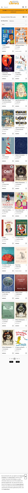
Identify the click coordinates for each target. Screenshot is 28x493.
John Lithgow (5, 239)
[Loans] (23, 7)
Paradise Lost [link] (5, 319)
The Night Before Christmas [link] (20, 237)
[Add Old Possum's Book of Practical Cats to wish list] (26, 51)
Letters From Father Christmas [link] (7, 210)
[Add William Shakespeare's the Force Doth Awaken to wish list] (13, 353)
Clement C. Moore (20, 239)
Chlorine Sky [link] (5, 72)
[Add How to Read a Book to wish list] (26, 216)
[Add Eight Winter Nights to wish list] (13, 106)
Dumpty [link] (4, 237)
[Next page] (19, 359)
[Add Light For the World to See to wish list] (26, 134)
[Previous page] (10, 359)
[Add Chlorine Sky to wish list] (13, 79)
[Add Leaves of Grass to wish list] (26, 298)
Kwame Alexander (20, 129)
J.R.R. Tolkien (5, 211)
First (11, 361)
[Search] (2, 7)
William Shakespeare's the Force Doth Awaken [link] (7, 347)
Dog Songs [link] (17, 265)
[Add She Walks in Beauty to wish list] (13, 271)
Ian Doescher (19, 184)
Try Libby (5, 10)
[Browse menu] (26, 7)
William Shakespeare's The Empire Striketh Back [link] (20, 319)
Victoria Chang (6, 184)
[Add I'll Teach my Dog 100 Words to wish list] (26, 353)
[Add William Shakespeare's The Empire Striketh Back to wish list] (26, 326)
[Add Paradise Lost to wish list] (13, 326)
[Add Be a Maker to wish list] (26, 79)
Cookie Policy (6, 489)
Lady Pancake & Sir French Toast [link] (20, 100)
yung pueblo (19, 156)
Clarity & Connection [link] (20, 155)
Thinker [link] (4, 45)
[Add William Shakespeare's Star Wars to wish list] (26, 189)
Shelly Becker (5, 129)
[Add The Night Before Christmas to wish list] (26, 243)
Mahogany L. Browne (7, 74)
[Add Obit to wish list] (13, 189)
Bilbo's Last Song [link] (6, 292)
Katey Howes (19, 74)
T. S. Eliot (18, 47)
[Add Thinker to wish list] (13, 51)
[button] (23, 17)
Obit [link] (3, 182)
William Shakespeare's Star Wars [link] (20, 182)
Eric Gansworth (6, 156)
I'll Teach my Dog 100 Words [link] (20, 347)
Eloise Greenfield (6, 47)
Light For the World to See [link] (20, 127)
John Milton (5, 321)
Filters (3, 24)
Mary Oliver (19, 266)
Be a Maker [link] (17, 72)
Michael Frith (19, 349)
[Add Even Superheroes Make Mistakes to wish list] (13, 134)
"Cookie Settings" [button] (20, 484)
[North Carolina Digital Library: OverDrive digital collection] (14, 3)
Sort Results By (4, 21)
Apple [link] (3, 155)
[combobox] (11, 7)
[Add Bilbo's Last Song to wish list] (13, 298)
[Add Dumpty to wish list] (13, 243)
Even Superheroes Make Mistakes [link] (7, 127)
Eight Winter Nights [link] (6, 100)
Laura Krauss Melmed (7, 101)
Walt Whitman (19, 294)
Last (18, 361)
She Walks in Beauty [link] (6, 265)
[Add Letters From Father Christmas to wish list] (13, 216)
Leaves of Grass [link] (18, 292)
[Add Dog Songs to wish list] (26, 271)
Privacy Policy (12, 477)
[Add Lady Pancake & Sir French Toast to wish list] (26, 106)
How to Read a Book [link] (19, 210)
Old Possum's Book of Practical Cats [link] (20, 45)
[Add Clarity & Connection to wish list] (26, 161)
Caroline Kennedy (6, 266)
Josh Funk (18, 101)
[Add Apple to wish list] (13, 161)
